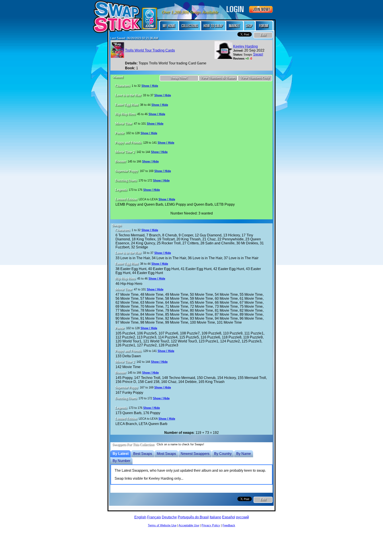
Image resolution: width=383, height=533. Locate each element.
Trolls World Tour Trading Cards (150, 50)
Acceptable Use (189, 525)
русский (242, 517)
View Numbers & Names (218, 77)
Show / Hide (149, 85)
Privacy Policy (210, 525)
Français (154, 517)
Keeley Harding (245, 46)
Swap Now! (179, 77)
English (140, 517)
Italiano (215, 517)
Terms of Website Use (162, 525)
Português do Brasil (193, 517)
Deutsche (169, 517)
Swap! (258, 54)
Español (228, 517)
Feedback (229, 525)
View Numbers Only (255, 77)
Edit (263, 35)
